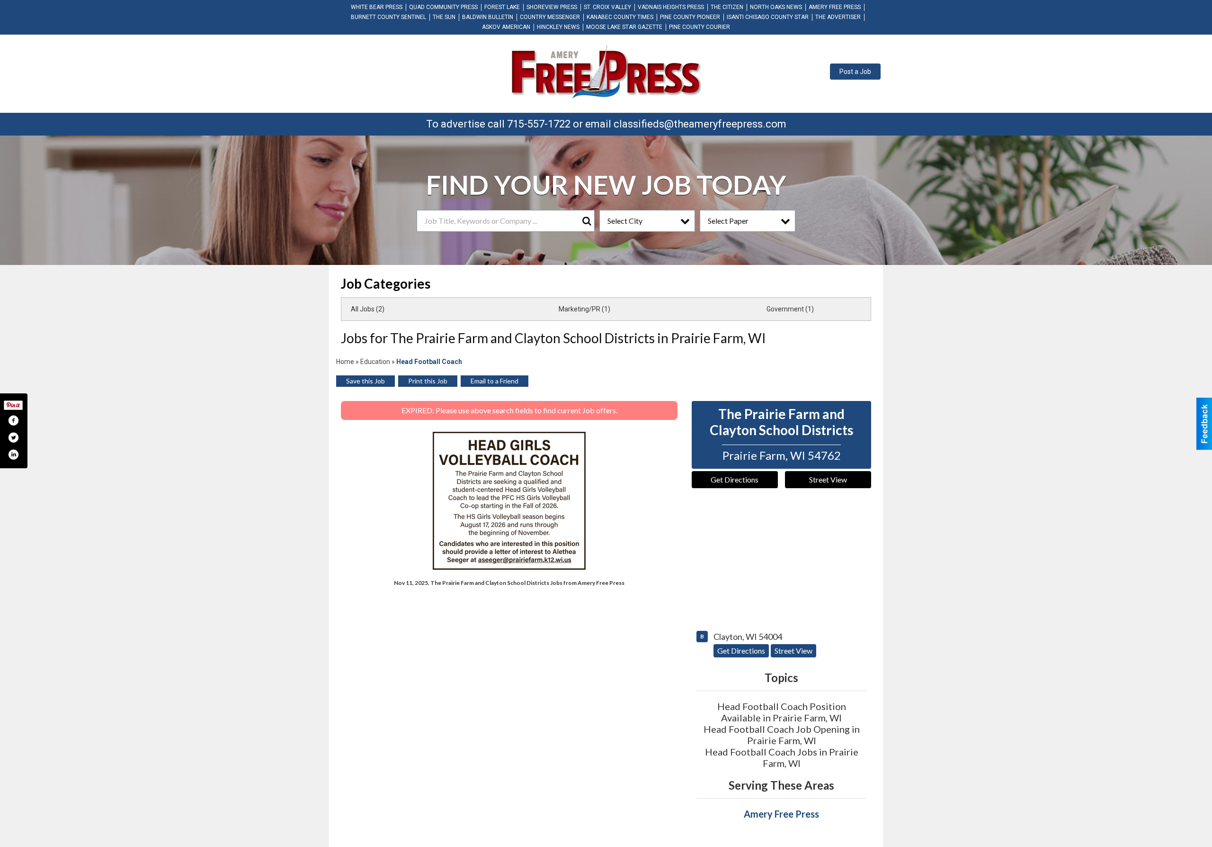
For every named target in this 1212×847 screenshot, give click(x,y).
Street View (828, 479)
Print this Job (427, 381)
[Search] (586, 220)
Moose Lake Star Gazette (624, 27)
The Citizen (727, 7)
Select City (624, 220)
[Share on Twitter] (13, 437)
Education (375, 361)
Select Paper (728, 220)
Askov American (506, 27)
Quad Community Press (443, 7)
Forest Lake (502, 7)
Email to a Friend (494, 381)
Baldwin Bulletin (487, 17)
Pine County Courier (699, 27)
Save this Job (365, 381)
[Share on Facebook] (13, 420)
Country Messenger (550, 17)
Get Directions (734, 479)
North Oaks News (776, 7)
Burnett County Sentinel (388, 17)
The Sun (444, 17)
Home (345, 361)
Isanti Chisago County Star (768, 17)
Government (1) (790, 309)
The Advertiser (838, 17)
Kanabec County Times (620, 17)
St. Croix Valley (607, 7)
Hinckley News (558, 27)
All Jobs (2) (367, 309)
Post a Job (855, 71)
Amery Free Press (835, 7)
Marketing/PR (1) (584, 309)
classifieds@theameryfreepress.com (700, 124)
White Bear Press (376, 7)
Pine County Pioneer (690, 17)
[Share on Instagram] (13, 454)
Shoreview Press (551, 7)
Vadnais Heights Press (671, 7)
